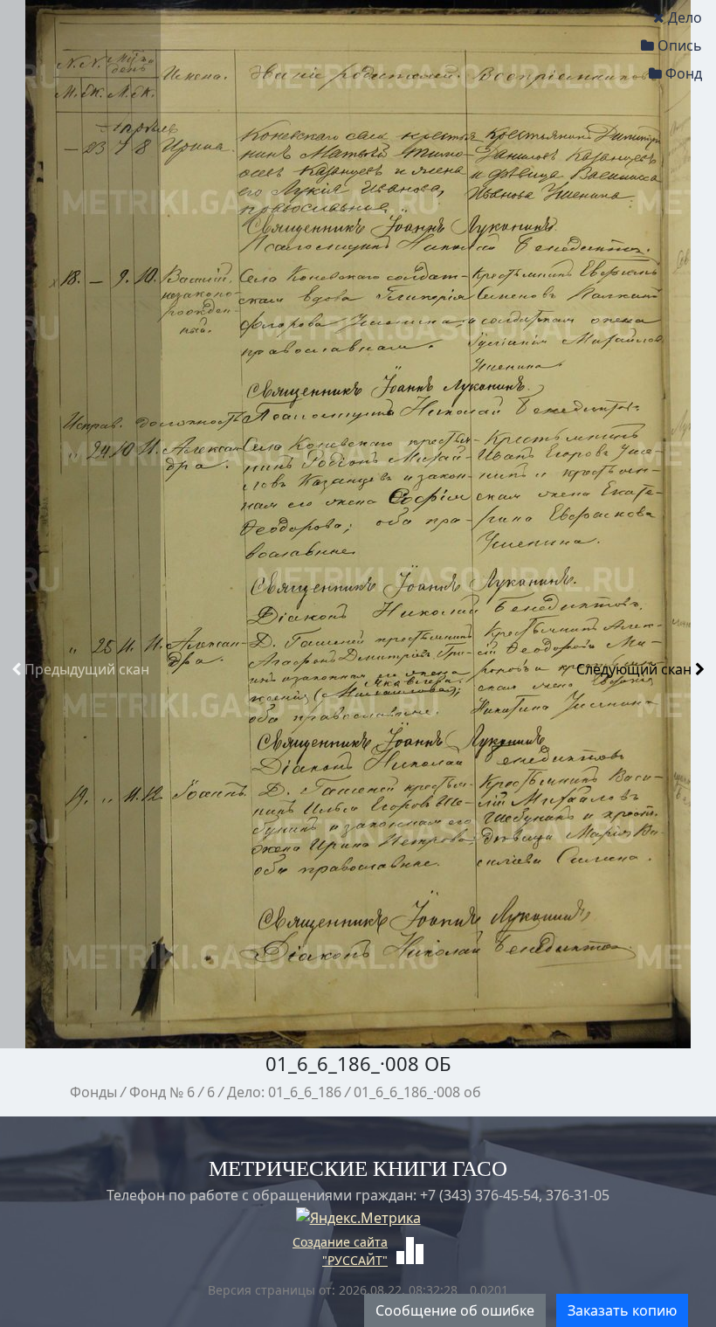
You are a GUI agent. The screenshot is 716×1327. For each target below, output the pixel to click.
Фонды (93, 1092)
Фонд (683, 73)
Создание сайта (340, 1242)
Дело (685, 17)
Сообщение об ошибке (454, 1310)
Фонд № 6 (162, 1092)
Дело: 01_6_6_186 (284, 1092)
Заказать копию (622, 1310)
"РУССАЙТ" (355, 1260)
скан (86, 669)
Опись (679, 45)
